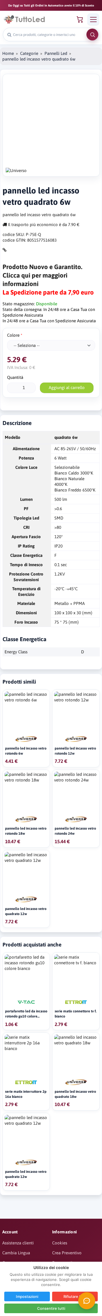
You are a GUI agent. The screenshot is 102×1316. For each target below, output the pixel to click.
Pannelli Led (55, 53)
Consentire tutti (51, 1308)
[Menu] (93, 19)
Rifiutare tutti (74, 1296)
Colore (13, 335)
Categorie (29, 53)
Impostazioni (27, 1296)
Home (8, 53)
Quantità (15, 377)
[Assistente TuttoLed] (86, 1300)
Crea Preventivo (67, 1252)
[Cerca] (92, 34)
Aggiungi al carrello (67, 387)
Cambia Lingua (16, 1252)
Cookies (59, 1242)
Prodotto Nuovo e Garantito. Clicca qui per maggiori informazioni (42, 275)
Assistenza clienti (18, 1242)
